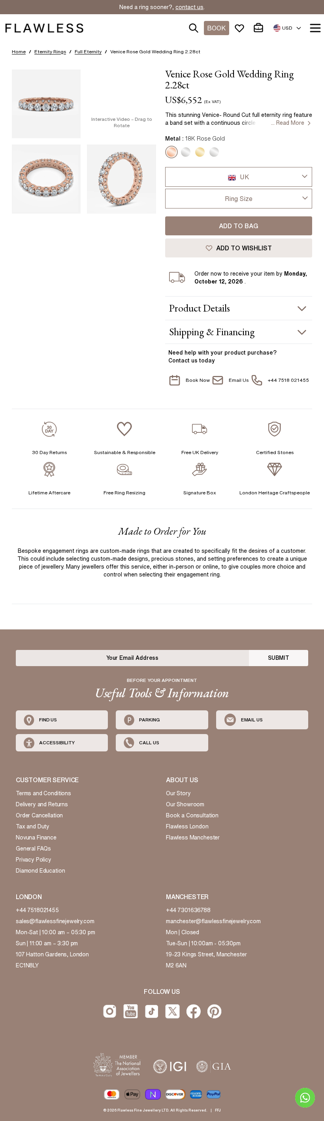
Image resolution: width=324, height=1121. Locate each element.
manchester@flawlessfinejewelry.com (213, 921)
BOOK (216, 28)
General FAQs (33, 848)
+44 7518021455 (37, 910)
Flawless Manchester (193, 837)
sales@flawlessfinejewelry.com (55, 921)
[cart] (260, 28)
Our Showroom (185, 804)
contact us (189, 7)
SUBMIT (278, 658)
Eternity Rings (50, 51)
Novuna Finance (36, 837)
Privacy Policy (33, 859)
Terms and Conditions (43, 793)
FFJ (218, 1110)
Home (19, 51)
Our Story (178, 793)
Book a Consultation (192, 815)
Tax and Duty (32, 826)
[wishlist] (241, 28)
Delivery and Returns (42, 804)
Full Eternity (88, 51)
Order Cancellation (39, 815)
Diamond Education (40, 870)
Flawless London (187, 826)
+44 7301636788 (188, 910)
